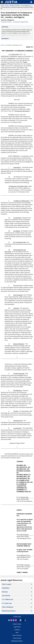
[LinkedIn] (9, 620)
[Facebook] (14, 620)
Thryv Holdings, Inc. (26, 5)
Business (5, 592)
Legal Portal (17, 627)
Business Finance (6, 22)
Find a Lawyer (6, 584)
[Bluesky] (20, 620)
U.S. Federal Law (7, 599)
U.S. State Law (7, 603)
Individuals (5, 588)
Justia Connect (17, 624)
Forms (6, 5)
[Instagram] (16, 620)
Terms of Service (17, 635)
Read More (5, 38)
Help (17, 632)
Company (17, 629)
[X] (23, 620)
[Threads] (18, 620)
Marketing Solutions (9, 611)
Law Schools (6, 595)
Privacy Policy (17, 638)
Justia (2, 5)
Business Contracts (15, 5)
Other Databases (7, 607)
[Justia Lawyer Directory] (25, 620)
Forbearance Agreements (20, 22)
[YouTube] (11, 620)
